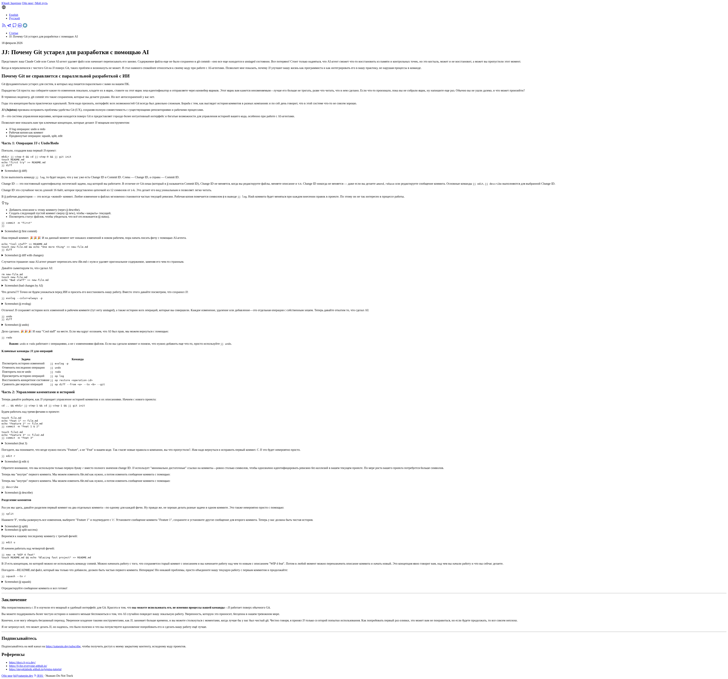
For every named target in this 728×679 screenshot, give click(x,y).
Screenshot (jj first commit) (21, 231)
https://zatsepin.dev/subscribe (63, 646)
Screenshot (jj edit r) (17, 461)
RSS (40, 675)
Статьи (13, 33)
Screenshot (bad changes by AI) (24, 285)
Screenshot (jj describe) (19, 492)
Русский (14, 18)
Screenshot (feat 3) (16, 443)
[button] (364, 7)
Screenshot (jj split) (16, 526)
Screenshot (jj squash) (18, 581)
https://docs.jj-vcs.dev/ (22, 662)
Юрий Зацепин (11, 3)
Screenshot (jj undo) (17, 324)
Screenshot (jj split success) (21, 529)
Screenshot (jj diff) (16, 170)
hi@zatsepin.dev (23, 675)
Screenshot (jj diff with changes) (24, 255)
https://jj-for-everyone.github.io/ (28, 665)
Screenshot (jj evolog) (18, 303)
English (13, 14)
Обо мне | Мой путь (35, 3)
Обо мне (7, 675)
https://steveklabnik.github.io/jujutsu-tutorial (35, 669)
